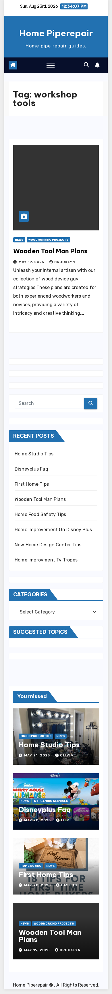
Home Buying (30, 866)
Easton (69, 885)
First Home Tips (32, 484)
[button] (86, 65)
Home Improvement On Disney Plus (53, 529)
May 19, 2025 (32, 262)
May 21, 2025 (37, 755)
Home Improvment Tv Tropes (46, 560)
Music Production (35, 736)
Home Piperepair (56, 33)
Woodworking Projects (48, 240)
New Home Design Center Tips (48, 544)
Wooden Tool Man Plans (50, 251)
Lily (65, 820)
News (19, 240)
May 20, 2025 (38, 820)
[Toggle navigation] (50, 65)
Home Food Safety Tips (40, 514)
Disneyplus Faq (31, 469)
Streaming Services (51, 801)
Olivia (66, 755)
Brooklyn (64, 262)
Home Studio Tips (34, 454)
